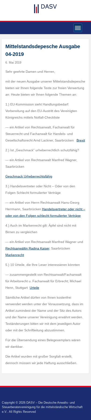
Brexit (81, 140)
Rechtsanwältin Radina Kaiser (27, 248)
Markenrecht (14, 255)
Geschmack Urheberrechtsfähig (28, 176)
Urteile (34, 288)
